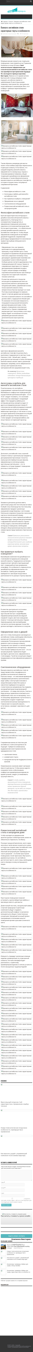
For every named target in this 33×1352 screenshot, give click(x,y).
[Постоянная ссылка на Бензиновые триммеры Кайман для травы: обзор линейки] (3, 1268)
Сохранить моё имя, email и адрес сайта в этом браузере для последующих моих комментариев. (16, 1200)
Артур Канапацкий (12, 33)
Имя (2, 1182)
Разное (11, 21)
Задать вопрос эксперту (16, 1236)
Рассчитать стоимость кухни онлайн (15, 1216)
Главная (5, 21)
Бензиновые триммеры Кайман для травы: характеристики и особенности (18, 1271)
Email (2, 1188)
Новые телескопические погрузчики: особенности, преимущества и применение (14, 1130)
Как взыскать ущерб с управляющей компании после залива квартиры (14, 1154)
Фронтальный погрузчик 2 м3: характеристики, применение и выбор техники (15, 1104)
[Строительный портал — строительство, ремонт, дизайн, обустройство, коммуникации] (16, 11)
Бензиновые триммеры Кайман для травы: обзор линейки (17, 1264)
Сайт (2, 1193)
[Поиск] (31, 1)
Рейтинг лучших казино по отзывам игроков (14, 1280)
